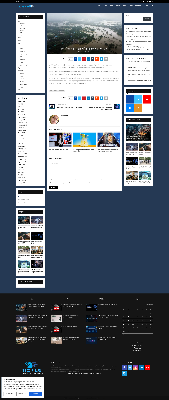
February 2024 (22, 180)
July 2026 (20, 104)
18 (133, 324)
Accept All (35, 394)
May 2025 (21, 141)
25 (133, 328)
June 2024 (21, 169)
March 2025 (21, 146)
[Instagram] (135, 367)
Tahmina (64, 115)
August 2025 (21, 133)
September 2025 (22, 130)
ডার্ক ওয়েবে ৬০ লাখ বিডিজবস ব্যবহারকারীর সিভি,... (24, 242)
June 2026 (21, 106)
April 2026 (21, 112)
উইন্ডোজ (22, 73)
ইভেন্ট (131, 6)
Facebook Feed (25, 281)
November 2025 (22, 125)
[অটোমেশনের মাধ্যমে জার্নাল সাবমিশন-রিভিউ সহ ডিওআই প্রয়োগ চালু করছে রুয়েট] (24, 264)
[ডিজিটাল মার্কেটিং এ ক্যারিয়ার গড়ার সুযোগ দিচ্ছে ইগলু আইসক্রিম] (56, 307)
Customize (9, 394)
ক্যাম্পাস (118, 6)
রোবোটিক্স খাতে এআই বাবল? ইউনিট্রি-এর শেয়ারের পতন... (37, 226)
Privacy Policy (137, 345)
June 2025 (21, 138)
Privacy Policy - (85, 373)
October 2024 (22, 159)
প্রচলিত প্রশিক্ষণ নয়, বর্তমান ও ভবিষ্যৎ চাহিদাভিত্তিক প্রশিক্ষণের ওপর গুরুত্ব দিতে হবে (37, 339)
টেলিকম (111, 6)
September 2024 (22, 162)
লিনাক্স (21, 62)
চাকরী (124, 6)
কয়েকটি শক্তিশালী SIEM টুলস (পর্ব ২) (135, 47)
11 (133, 320)
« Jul (123, 334)
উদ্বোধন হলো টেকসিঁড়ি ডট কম (144, 80)
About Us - (92, 373)
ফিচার (106, 6)
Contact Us (137, 351)
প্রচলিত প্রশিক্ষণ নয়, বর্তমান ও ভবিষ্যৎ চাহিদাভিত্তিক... (37, 256)
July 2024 (20, 167)
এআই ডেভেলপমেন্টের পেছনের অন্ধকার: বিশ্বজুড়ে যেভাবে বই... (24, 227)
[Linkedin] (141, 367)
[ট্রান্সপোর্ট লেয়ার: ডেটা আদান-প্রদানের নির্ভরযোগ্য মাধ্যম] (91, 340)
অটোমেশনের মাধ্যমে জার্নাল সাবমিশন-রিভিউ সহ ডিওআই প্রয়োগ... (23, 271)
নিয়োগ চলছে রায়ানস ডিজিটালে (70, 326)
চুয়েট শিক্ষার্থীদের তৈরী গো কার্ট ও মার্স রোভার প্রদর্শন (137, 49)
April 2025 (21, 143)
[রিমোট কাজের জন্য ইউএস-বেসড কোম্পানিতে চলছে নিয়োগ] (56, 318)
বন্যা (51, 90)
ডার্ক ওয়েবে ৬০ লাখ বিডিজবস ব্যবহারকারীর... (145, 153)
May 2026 (21, 109)
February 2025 (22, 148)
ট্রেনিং (146, 6)
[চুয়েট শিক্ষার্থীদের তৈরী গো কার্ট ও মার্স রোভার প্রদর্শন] (24, 250)
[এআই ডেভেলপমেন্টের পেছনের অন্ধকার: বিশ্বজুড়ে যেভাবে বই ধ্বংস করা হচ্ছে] (24, 220)
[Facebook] (124, 367)
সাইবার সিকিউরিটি (24, 65)
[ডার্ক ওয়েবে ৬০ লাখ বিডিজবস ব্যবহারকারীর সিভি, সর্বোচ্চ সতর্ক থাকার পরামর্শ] (24, 236)
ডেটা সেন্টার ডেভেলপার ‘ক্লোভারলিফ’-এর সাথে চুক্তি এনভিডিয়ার (37, 271)
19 (137, 324)
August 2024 (21, 164)
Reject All (22, 394)
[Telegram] (124, 373)
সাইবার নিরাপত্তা (24, 84)
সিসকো (21, 87)
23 (124, 328)
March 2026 (21, 114)
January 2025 (21, 151)
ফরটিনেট (22, 79)
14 (146, 320)
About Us (137, 348)
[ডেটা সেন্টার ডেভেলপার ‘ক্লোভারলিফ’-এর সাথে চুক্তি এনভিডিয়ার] (37, 264)
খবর (99, 6)
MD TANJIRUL (132, 68)
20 (142, 324)
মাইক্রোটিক (22, 81)
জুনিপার (21, 76)
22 (150, 324)
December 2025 (22, 122)
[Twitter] (130, 367)
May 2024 (21, 172)
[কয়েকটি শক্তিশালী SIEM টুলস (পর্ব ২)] (37, 236)
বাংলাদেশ (55, 90)
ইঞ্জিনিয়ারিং (22, 51)
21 (146, 324)
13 (142, 320)
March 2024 (21, 177)
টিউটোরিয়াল (138, 6)
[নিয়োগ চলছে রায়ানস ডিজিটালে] (56, 329)
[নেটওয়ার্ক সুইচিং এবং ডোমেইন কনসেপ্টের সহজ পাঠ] (91, 329)
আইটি (21, 48)
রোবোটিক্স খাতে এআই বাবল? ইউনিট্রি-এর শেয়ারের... (131, 153)
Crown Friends (101, 398)
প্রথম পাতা (22, 23)
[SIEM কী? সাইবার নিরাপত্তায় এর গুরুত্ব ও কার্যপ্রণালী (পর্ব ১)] (91, 318)
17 (128, 324)
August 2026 (21, 101)
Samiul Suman (132, 74)
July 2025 (20, 135)
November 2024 (22, 156)
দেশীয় (21, 26)
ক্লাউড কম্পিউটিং (24, 54)
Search (127, 15)
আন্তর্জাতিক (22, 28)
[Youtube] (147, 367)
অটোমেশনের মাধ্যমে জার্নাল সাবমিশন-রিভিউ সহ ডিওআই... (145, 182)
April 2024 (21, 175)
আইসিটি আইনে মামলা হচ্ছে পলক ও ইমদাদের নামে (69, 107)
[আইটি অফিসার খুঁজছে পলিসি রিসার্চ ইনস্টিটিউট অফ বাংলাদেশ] (56, 340)
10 (128, 320)
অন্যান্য (21, 35)
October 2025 (22, 127)
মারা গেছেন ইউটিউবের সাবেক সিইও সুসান (58, 150)
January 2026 (21, 120)
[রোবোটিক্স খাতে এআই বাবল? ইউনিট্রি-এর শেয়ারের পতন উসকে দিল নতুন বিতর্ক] (37, 220)
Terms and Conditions (137, 343)
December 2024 (22, 154)
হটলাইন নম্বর (61, 90)
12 (137, 320)
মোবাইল (21, 30)
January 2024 (21, 183)
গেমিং (21, 32)
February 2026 (22, 117)
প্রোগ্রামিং (22, 59)
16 (124, 324)
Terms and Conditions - (74, 373)
